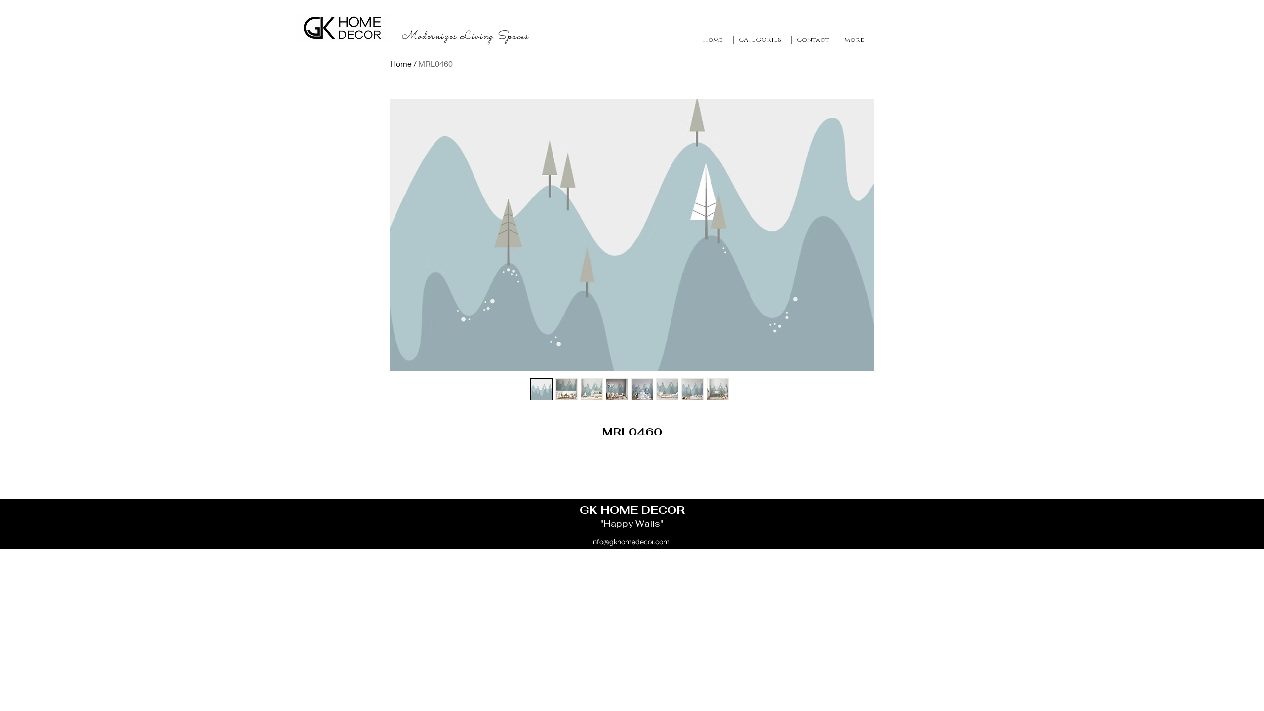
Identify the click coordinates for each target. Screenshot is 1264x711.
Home (401, 63)
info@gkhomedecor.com (631, 542)
